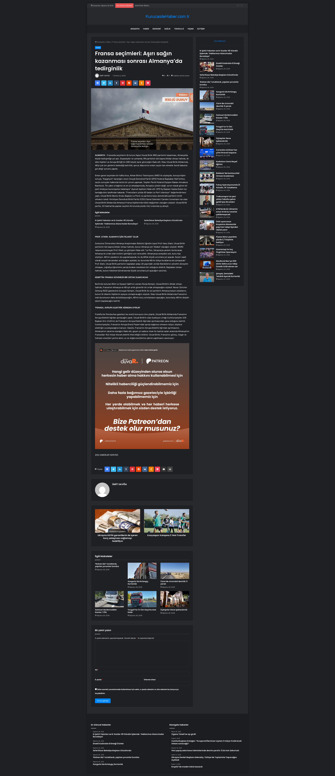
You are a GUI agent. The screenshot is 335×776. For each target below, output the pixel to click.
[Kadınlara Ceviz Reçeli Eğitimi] (207, 165)
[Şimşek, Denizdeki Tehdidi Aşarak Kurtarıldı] (207, 277)
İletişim (201, 29)
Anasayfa (134, 29)
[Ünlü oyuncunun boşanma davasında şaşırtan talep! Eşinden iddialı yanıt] (207, 225)
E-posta (99, 679)
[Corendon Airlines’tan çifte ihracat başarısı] (207, 153)
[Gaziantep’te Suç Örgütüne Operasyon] (207, 253)
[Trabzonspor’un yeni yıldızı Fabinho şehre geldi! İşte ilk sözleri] (207, 200)
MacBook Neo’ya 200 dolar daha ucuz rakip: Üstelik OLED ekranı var (227, 264)
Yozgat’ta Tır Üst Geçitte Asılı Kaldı (142, 611)
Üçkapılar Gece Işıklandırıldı (173, 609)
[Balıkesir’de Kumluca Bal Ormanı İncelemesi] (207, 177)
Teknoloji (179, 29)
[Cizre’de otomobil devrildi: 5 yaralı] (174, 571)
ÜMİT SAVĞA (105, 76)
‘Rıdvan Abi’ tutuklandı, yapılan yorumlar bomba (107, 565)
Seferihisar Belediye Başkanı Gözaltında (151, 5)
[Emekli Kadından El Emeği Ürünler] (207, 67)
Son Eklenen (220, 41)
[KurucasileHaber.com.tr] (167, 16)
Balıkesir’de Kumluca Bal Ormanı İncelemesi (227, 174)
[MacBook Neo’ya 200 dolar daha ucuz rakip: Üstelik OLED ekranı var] (207, 265)
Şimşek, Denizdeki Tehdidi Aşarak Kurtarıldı (228, 275)
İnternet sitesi (150, 679)
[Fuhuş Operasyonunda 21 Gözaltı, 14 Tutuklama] (207, 188)
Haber (146, 29)
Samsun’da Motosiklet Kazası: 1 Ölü (106, 611)
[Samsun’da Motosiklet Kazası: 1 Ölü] (109, 599)
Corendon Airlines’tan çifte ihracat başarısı (226, 151)
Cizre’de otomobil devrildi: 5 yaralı (174, 582)
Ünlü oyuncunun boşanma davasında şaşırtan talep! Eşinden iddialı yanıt (227, 225)
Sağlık (167, 29)
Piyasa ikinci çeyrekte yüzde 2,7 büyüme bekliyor (226, 240)
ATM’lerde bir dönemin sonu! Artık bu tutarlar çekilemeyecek (227, 212)
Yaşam (191, 29)
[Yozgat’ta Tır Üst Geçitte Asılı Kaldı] (142, 599)
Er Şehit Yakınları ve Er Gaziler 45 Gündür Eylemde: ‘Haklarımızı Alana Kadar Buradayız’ (219, 53)
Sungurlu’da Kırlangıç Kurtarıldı (138, 582)
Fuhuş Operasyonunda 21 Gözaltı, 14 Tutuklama (228, 186)
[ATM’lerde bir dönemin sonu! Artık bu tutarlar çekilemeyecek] (207, 212)
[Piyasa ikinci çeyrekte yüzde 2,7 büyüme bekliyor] (207, 240)
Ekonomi (157, 29)
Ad (97, 670)
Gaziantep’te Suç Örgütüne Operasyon (226, 250)
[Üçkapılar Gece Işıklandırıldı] (174, 599)
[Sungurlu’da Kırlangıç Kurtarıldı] (142, 571)
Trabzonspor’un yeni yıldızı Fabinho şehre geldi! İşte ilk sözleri (226, 199)
